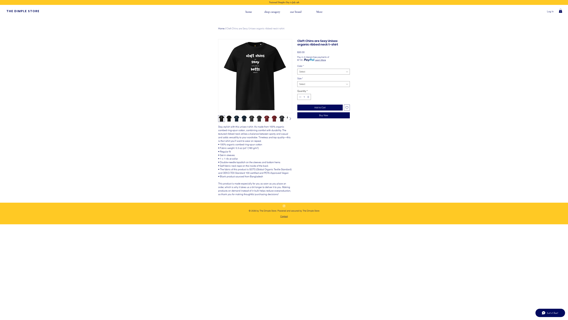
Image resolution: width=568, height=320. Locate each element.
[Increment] (308, 97)
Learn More (320, 60)
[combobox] (323, 72)
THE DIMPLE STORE (23, 11)
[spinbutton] (304, 97)
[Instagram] (284, 206)
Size (300, 78)
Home (221, 28)
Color (300, 66)
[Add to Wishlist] (347, 108)
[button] (560, 11)
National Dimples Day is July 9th (284, 2)
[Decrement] (300, 97)
